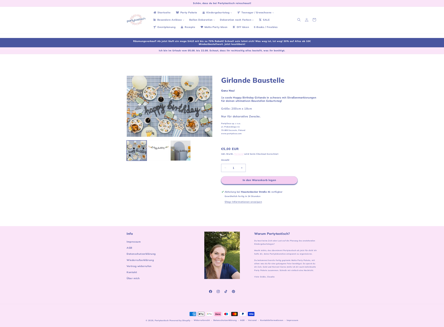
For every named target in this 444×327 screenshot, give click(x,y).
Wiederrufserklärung (140, 260)
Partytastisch (162, 320)
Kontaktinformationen (271, 320)
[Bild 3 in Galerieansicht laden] (180, 150)
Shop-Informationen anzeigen (243, 201)
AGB (129, 247)
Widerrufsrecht (202, 320)
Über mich (133, 278)
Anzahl (225, 159)
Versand (239, 154)
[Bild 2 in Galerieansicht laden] (158, 150)
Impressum (134, 241)
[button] (299, 20)
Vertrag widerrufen (139, 266)
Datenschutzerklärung (141, 253)
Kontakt (132, 272)
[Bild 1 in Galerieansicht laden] (137, 150)
